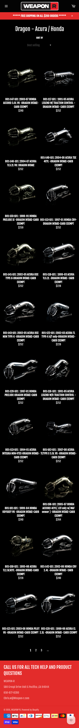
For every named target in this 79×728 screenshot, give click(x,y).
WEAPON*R (16, 709)
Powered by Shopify (30, 709)
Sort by (39, 37)
